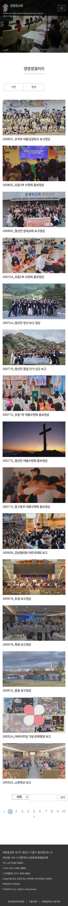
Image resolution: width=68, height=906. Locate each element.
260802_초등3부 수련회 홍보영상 (23, 185)
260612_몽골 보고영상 (17, 690)
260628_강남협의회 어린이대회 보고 (25, 552)
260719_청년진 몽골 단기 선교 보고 (24, 369)
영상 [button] (33, 86)
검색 (62, 797)
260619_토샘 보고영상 (17, 598)
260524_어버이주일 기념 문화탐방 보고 (27, 736)
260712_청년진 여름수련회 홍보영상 (25, 460)
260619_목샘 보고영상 (17, 644)
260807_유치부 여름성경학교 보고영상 (26, 139)
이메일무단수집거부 (50, 901)
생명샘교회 (23, 8)
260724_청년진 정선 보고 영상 (21, 323)
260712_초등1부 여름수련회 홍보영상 (26, 414)
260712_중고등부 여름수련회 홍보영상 (26, 506)
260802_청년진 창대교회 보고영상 (24, 231)
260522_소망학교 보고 (17, 782)
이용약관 (33, 901)
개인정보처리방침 (16, 901)
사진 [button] (13, 86)
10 (64, 811)
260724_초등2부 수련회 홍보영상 (23, 277)
